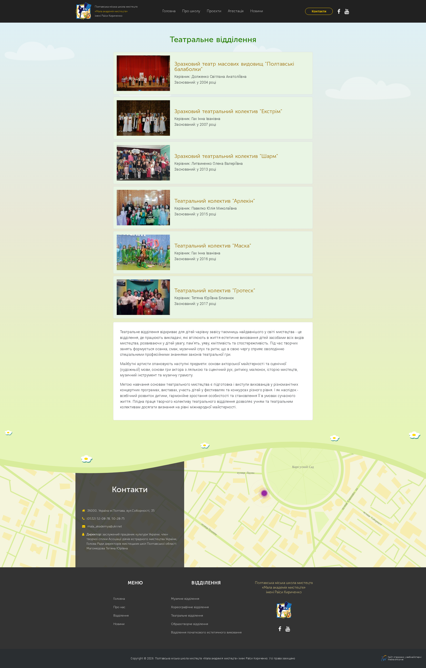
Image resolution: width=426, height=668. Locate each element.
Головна (169, 11)
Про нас (119, 607)
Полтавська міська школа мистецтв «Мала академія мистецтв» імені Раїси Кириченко (211, 658)
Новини (256, 11)
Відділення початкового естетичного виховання (206, 632)
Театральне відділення (187, 615)
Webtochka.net (395, 659)
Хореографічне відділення (190, 607)
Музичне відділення (185, 599)
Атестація (236, 11)
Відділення (121, 615)
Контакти (319, 11)
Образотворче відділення (189, 624)
